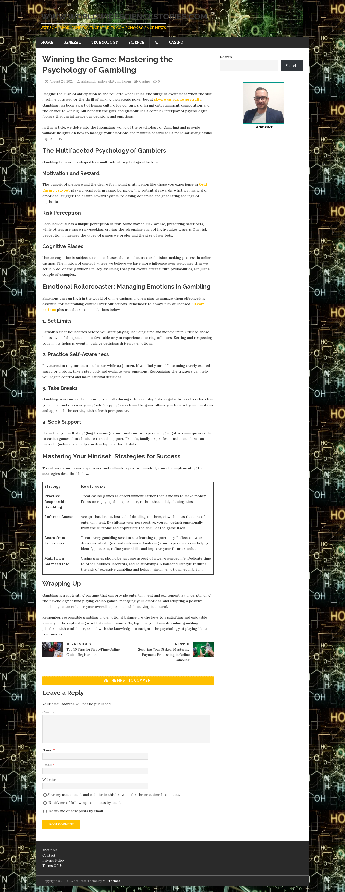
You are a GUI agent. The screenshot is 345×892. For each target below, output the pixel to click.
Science (136, 42)
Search (226, 57)
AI (157, 42)
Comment (50, 712)
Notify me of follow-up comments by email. (84, 802)
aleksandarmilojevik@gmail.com (106, 81)
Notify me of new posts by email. (76, 811)
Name (47, 750)
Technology (104, 42)
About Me (50, 850)
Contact (48, 855)
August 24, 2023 (62, 81)
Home (47, 42)
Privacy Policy (53, 860)
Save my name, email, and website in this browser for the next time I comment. (113, 794)
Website (49, 779)
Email (47, 765)
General (72, 42)
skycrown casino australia (177, 99)
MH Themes (111, 881)
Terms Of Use (53, 866)
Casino (176, 42)
